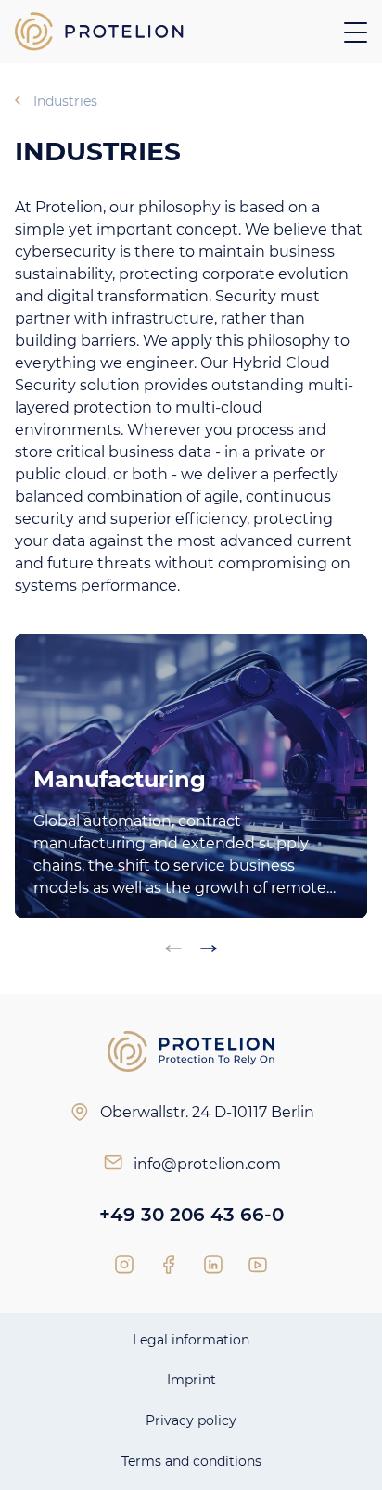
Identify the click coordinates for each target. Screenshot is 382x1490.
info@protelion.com (207, 1164)
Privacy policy (191, 1420)
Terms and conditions (191, 1461)
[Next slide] (208, 948)
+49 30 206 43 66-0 (191, 1214)
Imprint (191, 1379)
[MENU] (355, 32)
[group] (191, 776)
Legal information (191, 1339)
